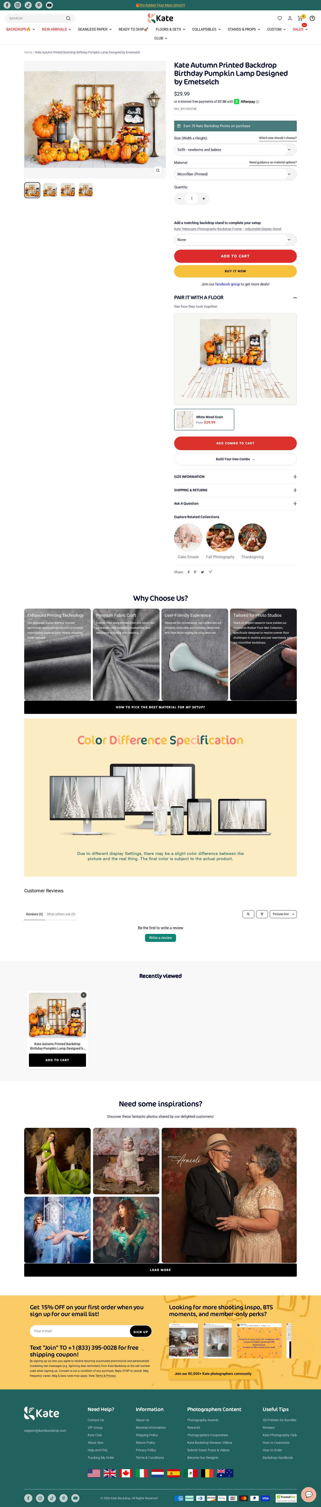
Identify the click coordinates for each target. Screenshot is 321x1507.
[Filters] (262, 914)
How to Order (272, 1450)
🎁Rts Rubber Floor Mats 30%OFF (160, 5)
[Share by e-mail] (210, 572)
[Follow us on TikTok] (28, 5)
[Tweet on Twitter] (202, 572)
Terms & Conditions (150, 1458)
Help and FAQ (97, 1450)
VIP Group (95, 1427)
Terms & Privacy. (105, 1375)
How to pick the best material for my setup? (160, 707)
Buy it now (235, 271)
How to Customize (276, 1442)
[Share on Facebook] (189, 572)
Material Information (151, 1427)
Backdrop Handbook (278, 1458)
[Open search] (248, 914)
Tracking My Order (101, 1458)
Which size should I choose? (278, 138)
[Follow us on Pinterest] (38, 5)
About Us (142, 1420)
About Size (95, 1442)
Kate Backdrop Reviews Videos (209, 1442)
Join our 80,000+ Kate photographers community (213, 1374)
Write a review (160, 938)
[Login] (290, 18)
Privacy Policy (146, 1450)
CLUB (158, 38)
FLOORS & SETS (168, 29)
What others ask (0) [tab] (61, 914)
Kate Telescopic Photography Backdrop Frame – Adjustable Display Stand (227, 229)
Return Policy (145, 1442)
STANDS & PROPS (242, 29)
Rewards (193, 1427)
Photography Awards (203, 1420)
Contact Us (96, 1420)
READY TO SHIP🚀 (133, 29)
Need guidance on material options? (273, 162)
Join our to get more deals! (235, 284)
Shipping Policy (147, 1435)
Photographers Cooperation (207, 1435)
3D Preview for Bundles (279, 1420)
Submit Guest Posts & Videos (208, 1450)
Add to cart (57, 1060)
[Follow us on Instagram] (17, 5)
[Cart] (300, 18)
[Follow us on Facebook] (7, 5)
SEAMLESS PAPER (92, 29)
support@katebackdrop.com (45, 1430)
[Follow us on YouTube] (49, 5)
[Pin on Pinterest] (195, 572)
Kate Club (95, 1435)
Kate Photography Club (280, 1435)
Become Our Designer (203, 1458)
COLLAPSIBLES (204, 29)
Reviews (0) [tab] (34, 914)
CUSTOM (274, 29)
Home (28, 52)
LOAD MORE (160, 1270)
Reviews (269, 1427)
